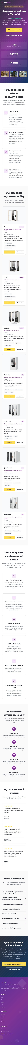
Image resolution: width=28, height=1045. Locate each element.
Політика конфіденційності (9, 1043)
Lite (2, 1004)
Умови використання (20, 1043)
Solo (2, 997)
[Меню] (25, 2)
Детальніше (20, 252)
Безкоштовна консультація (14, 35)
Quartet (2, 1002)
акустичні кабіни (16, 18)
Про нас (3, 1014)
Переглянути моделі (14, 969)
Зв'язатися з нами (6, 1034)
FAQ (2, 1019)
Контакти (3, 1017)
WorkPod (3, 1007)
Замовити (9, 252)
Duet (2, 999)
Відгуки (2, 1021)
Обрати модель (13, 30)
